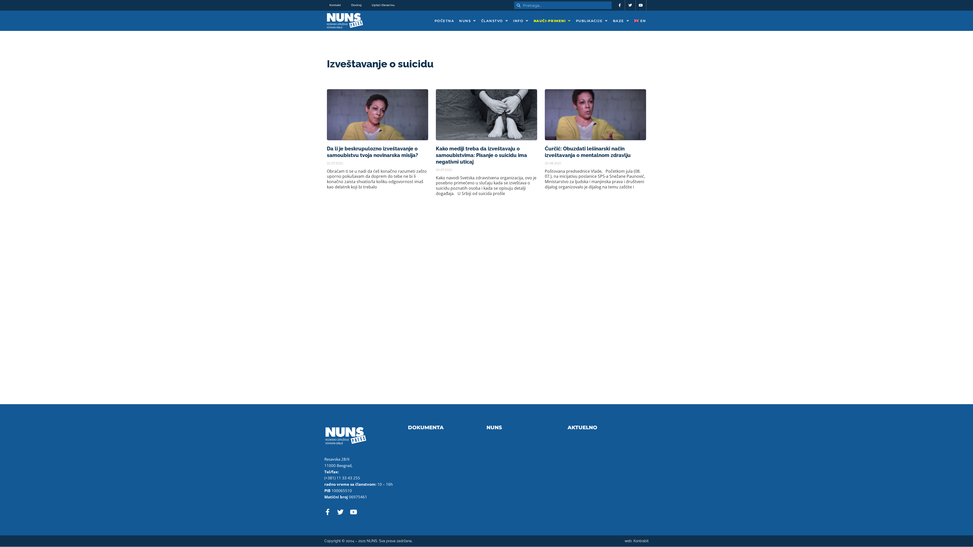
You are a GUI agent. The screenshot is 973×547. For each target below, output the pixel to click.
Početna (444, 21)
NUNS (465, 21)
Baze (618, 21)
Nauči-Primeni (550, 21)
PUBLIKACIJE (589, 21)
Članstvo (492, 21)
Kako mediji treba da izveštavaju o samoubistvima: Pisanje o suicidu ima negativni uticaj (481, 155)
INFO (518, 21)
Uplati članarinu (383, 5)
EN (642, 21)
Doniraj (356, 5)
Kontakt (335, 5)
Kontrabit (641, 541)
